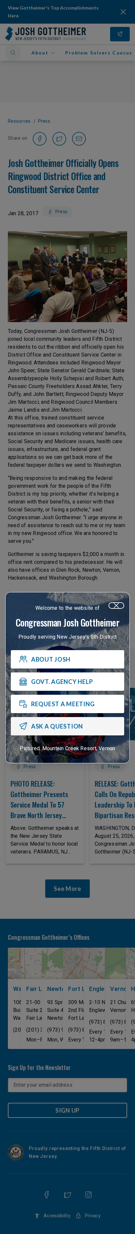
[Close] (116, 605)
